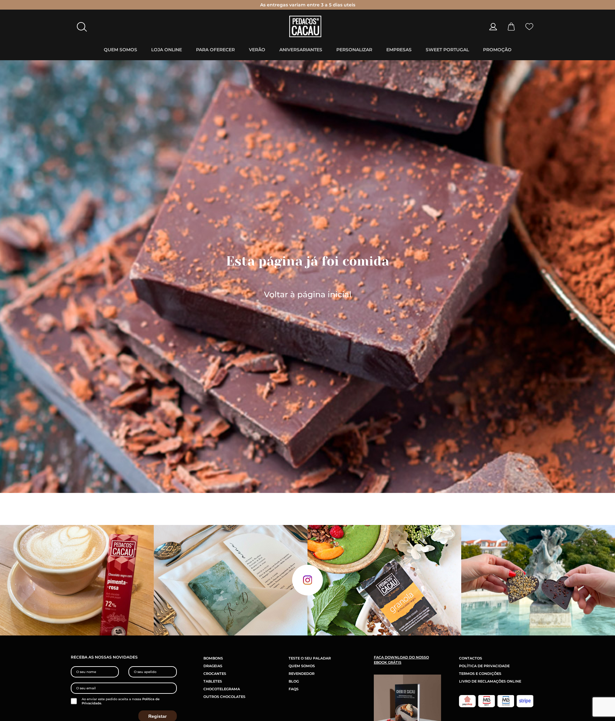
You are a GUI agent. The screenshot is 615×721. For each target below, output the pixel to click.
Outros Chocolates (224, 696)
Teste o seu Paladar (310, 658)
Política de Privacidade (484, 666)
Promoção (497, 50)
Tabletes (212, 681)
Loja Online (166, 50)
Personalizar (354, 50)
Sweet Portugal (447, 50)
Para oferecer (215, 50)
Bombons (213, 658)
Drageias (212, 666)
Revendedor (302, 673)
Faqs (294, 689)
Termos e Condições (480, 673)
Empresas (399, 50)
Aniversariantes (300, 50)
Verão (257, 50)
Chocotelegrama (221, 689)
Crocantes (214, 673)
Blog (294, 681)
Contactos (470, 658)
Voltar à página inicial (307, 294)
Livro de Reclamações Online (490, 681)
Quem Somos (120, 50)
